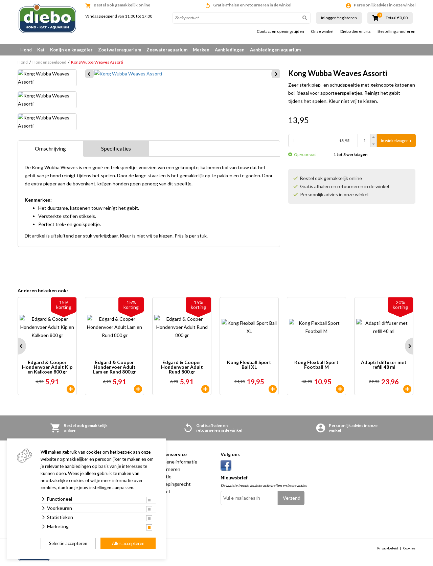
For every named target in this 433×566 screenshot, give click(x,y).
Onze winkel (322, 31)
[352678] (205, 389)
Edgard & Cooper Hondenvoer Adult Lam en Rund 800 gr (114, 367)
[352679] (71, 389)
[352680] (138, 389)
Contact (161, 491)
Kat (41, 49)
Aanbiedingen (230, 49)
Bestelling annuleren (396, 31)
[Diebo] (47, 18)
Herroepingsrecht (172, 484)
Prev (17, 346)
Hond (26, 49)
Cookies (409, 548)
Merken (201, 49)
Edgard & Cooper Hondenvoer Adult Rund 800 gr (182, 367)
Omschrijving (50, 148)
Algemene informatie (175, 462)
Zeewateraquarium (166, 49)
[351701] (273, 389)
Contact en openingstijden (280, 31)
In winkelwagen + (396, 140)
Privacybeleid (387, 548)
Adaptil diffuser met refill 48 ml (384, 365)
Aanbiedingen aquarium (275, 49)
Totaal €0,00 (397, 18)
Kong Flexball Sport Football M (316, 365)
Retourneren (166, 469)
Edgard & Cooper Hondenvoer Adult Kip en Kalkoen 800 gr (47, 367)
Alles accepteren (128, 543)
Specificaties (116, 148)
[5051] (407, 389)
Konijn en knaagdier (71, 49)
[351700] (340, 389)
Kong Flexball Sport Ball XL (249, 365)
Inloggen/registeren (339, 17)
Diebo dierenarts (355, 31)
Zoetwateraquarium (119, 49)
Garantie (162, 476)
